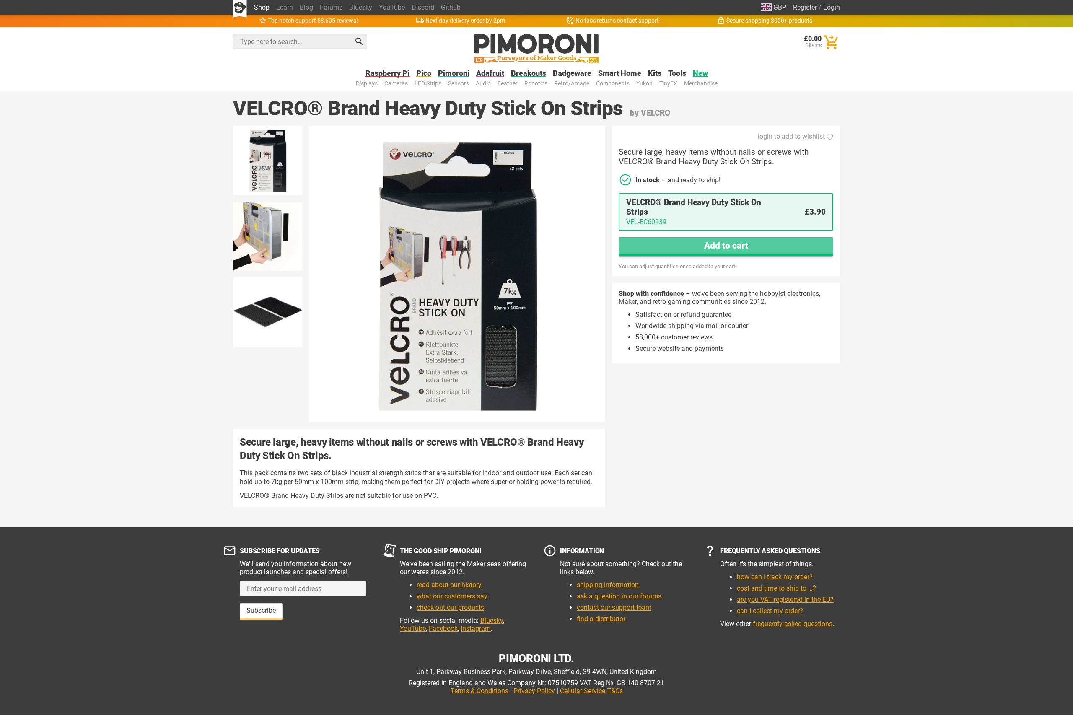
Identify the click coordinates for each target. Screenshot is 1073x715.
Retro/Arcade (571, 83)
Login (831, 7)
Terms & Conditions (479, 691)
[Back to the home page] (536, 48)
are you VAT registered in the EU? (785, 600)
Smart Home (619, 73)
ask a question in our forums (619, 596)
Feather (508, 83)
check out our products (450, 607)
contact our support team (614, 607)
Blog (306, 7)
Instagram (476, 628)
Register (805, 7)
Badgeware (572, 73)
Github (451, 7)
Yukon (644, 83)
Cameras (396, 83)
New (700, 73)
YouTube (392, 7)
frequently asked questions (792, 624)
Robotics (535, 83)
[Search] (359, 41)
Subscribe (261, 610)
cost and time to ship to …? (776, 588)
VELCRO (655, 113)
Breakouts (528, 73)
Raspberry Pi (387, 73)
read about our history (449, 585)
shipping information (608, 585)
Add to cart (726, 246)
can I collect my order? (770, 611)
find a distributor (601, 619)
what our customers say (452, 596)
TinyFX (668, 83)
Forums (331, 7)
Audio (483, 83)
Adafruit (490, 73)
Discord (423, 7)
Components (613, 83)
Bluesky (360, 7)
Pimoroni (453, 73)
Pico (423, 73)
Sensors (458, 83)
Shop (262, 7)
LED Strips (428, 83)
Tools (677, 73)
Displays (367, 83)
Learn (284, 7)
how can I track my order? (775, 577)
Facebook (443, 628)
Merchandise (701, 83)
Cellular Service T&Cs (591, 691)
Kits (654, 73)
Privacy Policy (534, 691)
